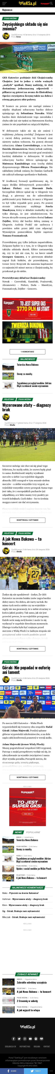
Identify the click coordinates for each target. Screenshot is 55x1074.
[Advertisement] (28, 949)
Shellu (12, 425)
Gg (3, 911)
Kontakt (47, 1046)
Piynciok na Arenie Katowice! (24, 893)
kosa (18, 37)
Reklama (37, 1046)
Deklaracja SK (10, 1046)
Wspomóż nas (25, 1046)
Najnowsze (7, 10)
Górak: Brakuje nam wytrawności (23, 911)
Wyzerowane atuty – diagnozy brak (30, 899)
